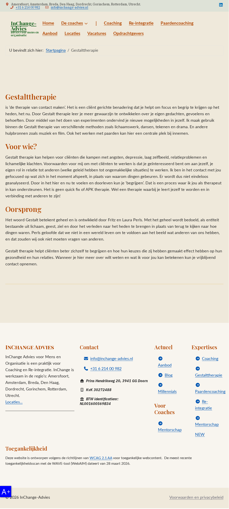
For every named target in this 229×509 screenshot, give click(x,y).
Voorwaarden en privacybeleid (196, 498)
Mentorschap (170, 430)
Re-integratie (203, 405)
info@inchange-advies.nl (69, 7)
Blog (168, 375)
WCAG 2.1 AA (101, 458)
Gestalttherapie (208, 375)
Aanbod (165, 365)
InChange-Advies (23, 26)
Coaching (210, 359)
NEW (200, 435)
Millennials (167, 392)
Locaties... (14, 402)
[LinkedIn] (221, 4)
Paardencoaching (210, 392)
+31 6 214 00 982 (28, 7)
